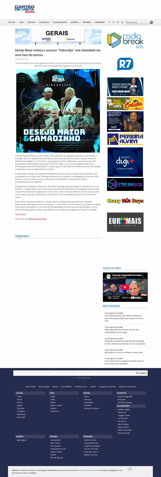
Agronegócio (22, 440)
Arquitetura (21, 414)
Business (75, 22)
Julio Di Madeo (123, 424)
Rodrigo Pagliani (124, 409)
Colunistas (44, 22)
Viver (21, 22)
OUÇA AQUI (20, 214)
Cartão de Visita (90, 440)
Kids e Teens (55, 443)
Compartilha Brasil (91, 443)
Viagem (20, 405)
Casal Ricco (122, 421)
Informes (87, 22)
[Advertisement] (101, 10)
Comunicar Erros (80, 386)
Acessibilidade (66, 386)
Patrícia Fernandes (125, 430)
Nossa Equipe (44, 386)
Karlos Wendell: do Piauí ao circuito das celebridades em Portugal (122, 331)
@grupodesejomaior (38, 219)
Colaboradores (60, 22)
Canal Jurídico (55, 440)
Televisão (87, 399)
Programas (100, 22)
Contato (93, 386)
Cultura (11, 22)
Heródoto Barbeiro (125, 402)
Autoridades (88, 402)
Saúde (52, 396)
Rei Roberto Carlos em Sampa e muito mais (124, 352)
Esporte (53, 408)
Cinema (20, 402)
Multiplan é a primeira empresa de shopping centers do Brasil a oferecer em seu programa (125, 342)
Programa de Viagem (92, 446)
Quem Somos (30, 386)
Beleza (53, 402)
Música (19, 399)
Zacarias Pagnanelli (125, 396)
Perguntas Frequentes (107, 386)
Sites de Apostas (56, 458)
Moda (52, 399)
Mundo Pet (54, 411)
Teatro (19, 396)
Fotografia (21, 411)
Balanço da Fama (90, 455)
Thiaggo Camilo (124, 415)
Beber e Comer (56, 405)
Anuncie (55, 386)
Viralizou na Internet (91, 408)
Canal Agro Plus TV (91, 452)
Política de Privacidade (127, 386)
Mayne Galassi (123, 427)
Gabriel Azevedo (124, 433)
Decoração (21, 417)
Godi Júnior (122, 399)
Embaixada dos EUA (58, 449)
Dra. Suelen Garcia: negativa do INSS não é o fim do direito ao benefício (124, 362)
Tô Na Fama (122, 418)
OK (130, 469)
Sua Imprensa (55, 446)
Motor (86, 396)
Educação (20, 408)
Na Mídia (87, 405)
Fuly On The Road (91, 449)
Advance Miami (56, 452)
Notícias (31, 22)
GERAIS (53, 455)
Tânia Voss (122, 412)
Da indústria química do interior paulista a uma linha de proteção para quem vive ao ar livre (124, 318)
